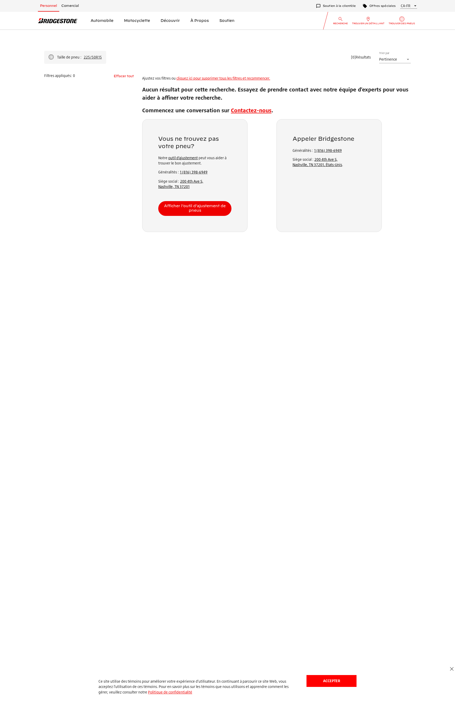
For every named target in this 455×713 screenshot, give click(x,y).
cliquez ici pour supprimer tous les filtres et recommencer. (223, 78)
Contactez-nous (251, 110)
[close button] (451, 669)
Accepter (331, 680)
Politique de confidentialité (170, 692)
